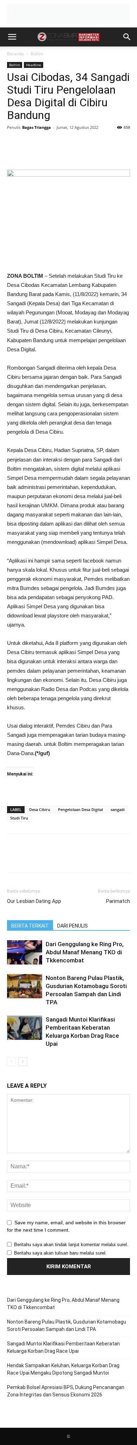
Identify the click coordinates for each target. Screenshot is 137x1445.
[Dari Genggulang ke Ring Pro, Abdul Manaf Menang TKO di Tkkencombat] (24, 952)
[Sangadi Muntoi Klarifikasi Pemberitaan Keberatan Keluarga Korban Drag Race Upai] (24, 1028)
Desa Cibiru (39, 809)
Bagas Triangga (36, 127)
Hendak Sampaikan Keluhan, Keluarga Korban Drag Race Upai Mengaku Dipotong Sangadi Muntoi (63, 1369)
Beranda (15, 54)
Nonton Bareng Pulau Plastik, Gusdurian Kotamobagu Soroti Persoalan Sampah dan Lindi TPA (66, 1325)
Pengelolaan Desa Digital (80, 809)
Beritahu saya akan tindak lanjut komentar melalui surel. (71, 1244)
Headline (33, 64)
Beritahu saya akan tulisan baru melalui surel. (60, 1253)
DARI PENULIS (72, 926)
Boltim (37, 54)
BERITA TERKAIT (30, 926)
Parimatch (118, 901)
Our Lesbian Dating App (34, 901)
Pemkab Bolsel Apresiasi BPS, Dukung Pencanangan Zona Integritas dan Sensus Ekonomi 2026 (65, 1390)
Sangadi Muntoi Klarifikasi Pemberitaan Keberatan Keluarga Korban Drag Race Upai (63, 1347)
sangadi (118, 809)
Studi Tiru (19, 818)
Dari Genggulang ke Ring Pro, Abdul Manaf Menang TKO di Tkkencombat (85, 952)
